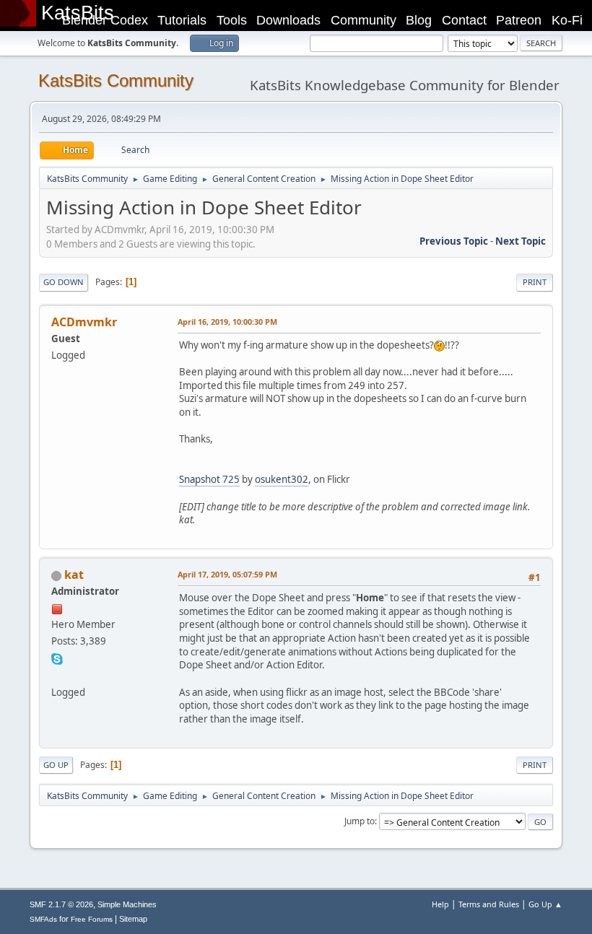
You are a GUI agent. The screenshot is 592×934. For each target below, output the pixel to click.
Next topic (520, 241)
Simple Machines (127, 904)
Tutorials (181, 20)
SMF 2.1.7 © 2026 (61, 904)
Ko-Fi (567, 20)
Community (363, 20)
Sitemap (133, 919)
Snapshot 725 (209, 479)
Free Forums (92, 919)
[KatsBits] (57, 674)
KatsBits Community (115, 80)
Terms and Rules (488, 904)
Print (535, 281)
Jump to (359, 821)
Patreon (518, 20)
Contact (464, 20)
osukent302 (281, 479)
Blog (419, 20)
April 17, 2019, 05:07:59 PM (227, 574)
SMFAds (43, 919)
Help (440, 904)
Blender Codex (105, 20)
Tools (232, 20)
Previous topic (453, 241)
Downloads (288, 20)
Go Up (56, 764)
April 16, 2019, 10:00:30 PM (227, 321)
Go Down (63, 281)
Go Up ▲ (545, 904)
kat (74, 574)
